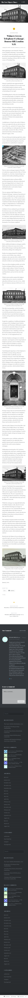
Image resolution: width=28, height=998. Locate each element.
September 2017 (7, 815)
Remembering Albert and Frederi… (15, 751)
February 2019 (7, 802)
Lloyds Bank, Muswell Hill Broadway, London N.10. (12, 736)
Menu (24, 2)
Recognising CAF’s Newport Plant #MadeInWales (11, 727)
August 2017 (6, 818)
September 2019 (7, 788)
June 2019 (6, 793)
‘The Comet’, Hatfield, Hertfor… (15, 763)
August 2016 (6, 826)
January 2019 (7, 804)
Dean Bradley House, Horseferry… (15, 755)
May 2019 (6, 796)
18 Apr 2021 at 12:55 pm (14, 639)
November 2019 (7, 785)
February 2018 (7, 810)
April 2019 (6, 799)
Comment (21, 701)
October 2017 (7, 812)
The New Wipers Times (9, 2)
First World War (7, 839)
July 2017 (6, 821)
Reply (24, 637)
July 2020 (6, 777)
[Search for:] (14, 714)
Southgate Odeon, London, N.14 (14, 759)
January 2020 (7, 780)
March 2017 (6, 823)
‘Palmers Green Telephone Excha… (15, 766)
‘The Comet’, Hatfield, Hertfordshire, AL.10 (13, 724)
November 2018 (7, 807)
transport (6, 841)
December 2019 (7, 783)
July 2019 (6, 791)
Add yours (22, 630)
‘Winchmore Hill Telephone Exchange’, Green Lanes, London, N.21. (12, 740)
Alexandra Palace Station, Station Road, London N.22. (13, 731)
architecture (14, 33)
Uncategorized (7, 844)
